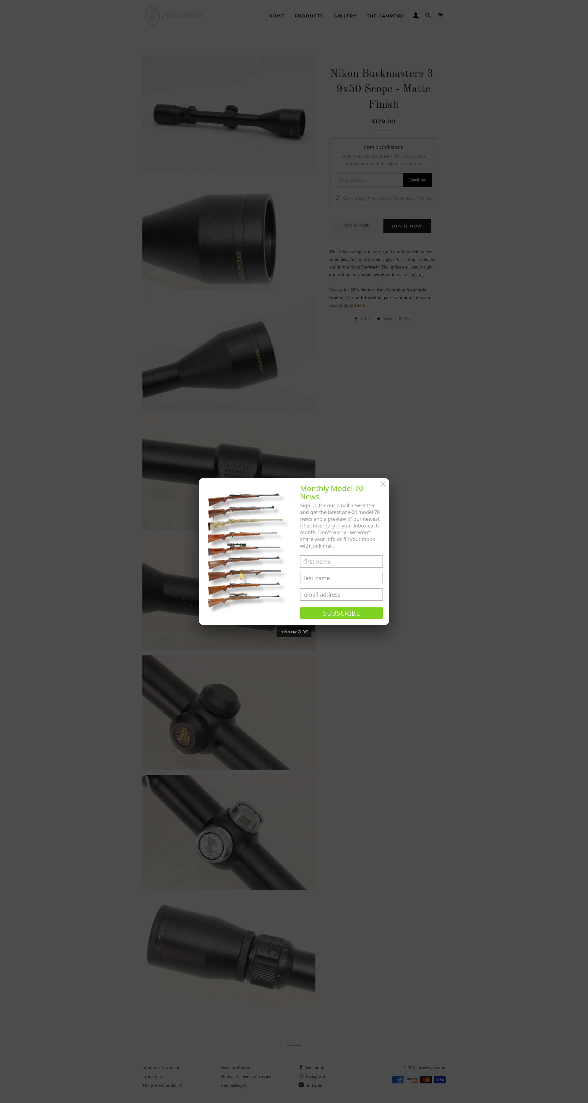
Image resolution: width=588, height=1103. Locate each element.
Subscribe (341, 613)
